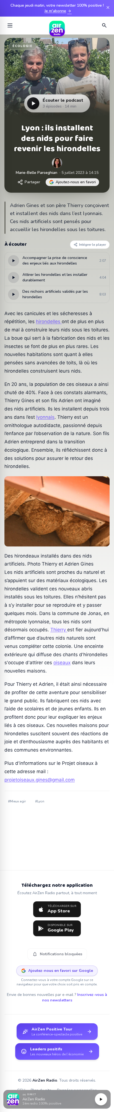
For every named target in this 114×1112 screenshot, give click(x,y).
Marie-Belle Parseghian (36, 172)
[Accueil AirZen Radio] (57, 25)
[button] (57, 1099)
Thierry (58, 629)
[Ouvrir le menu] (9, 25)
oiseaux (62, 662)
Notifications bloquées (57, 954)
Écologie (22, 46)
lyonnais (45, 417)
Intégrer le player (92, 244)
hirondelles (49, 321)
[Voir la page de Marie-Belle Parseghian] (57, 163)
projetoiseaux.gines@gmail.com (39, 780)
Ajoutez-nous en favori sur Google (60, 970)
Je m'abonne (58, 11)
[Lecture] (101, 1099)
